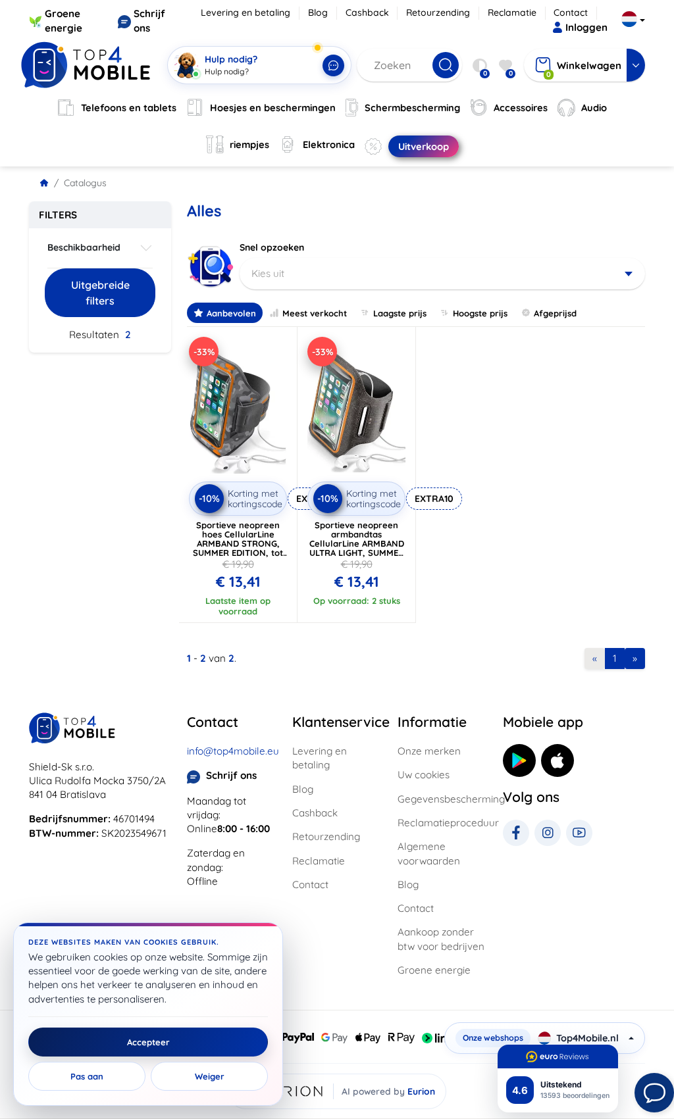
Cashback (367, 12)
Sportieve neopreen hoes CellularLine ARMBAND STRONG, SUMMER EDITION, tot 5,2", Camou (238, 543)
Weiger (209, 1076)
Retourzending (438, 12)
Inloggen (586, 27)
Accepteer (148, 1042)
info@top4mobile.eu (233, 751)
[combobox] (442, 273)
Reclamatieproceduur (442, 822)
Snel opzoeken (272, 247)
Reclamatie (512, 12)
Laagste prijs (400, 313)
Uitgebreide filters (100, 292)
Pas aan (86, 1076)
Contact (571, 12)
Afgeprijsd (555, 313)
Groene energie (434, 970)
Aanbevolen (231, 313)
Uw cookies (424, 774)
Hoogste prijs (480, 313)
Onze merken (429, 751)
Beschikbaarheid (83, 247)
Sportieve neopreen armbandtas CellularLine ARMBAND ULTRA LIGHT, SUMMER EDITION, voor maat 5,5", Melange (356, 548)
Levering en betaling (245, 12)
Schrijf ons (231, 775)
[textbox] (442, 273)
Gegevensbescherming (442, 799)
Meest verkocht (314, 313)
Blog (318, 12)
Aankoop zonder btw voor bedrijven (441, 939)
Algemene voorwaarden (429, 853)
